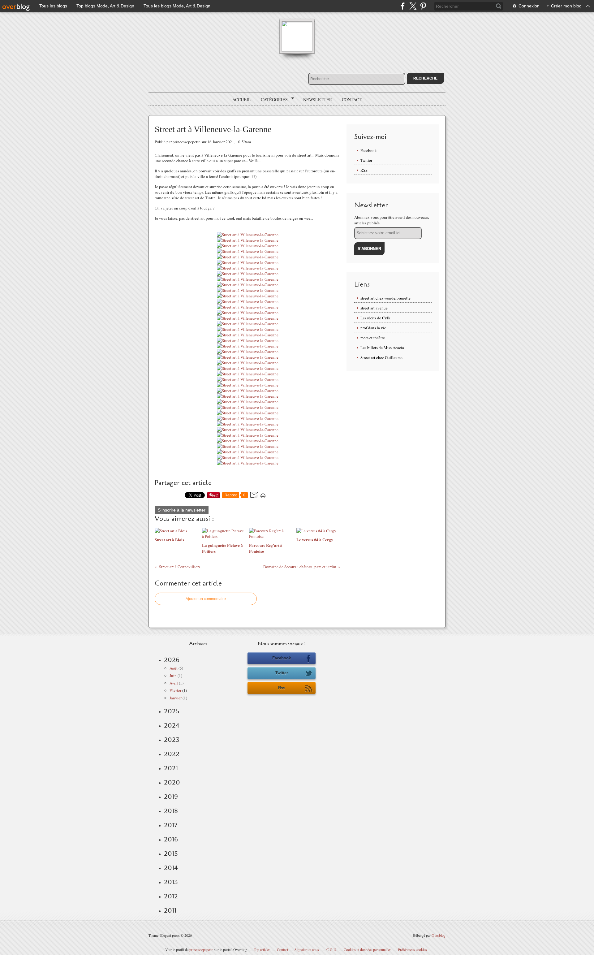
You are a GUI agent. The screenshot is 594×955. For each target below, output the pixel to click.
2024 (171, 725)
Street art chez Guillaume (381, 357)
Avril (174, 683)
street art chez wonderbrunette (385, 298)
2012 (171, 896)
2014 (171, 867)
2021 (171, 768)
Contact (352, 99)
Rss (281, 687)
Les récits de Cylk (375, 318)
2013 (171, 882)
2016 (171, 839)
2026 (171, 659)
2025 (171, 711)
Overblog (439, 935)
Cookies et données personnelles (367, 949)
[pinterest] (423, 6)
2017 (170, 825)
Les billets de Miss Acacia (382, 347)
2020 (172, 782)
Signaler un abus (307, 949)
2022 (171, 754)
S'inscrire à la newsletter (181, 510)
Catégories (272, 100)
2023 (171, 739)
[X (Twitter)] (413, 6)
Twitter (366, 160)
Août (174, 668)
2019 (171, 796)
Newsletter (317, 99)
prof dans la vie (373, 328)
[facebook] (403, 6)
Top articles (262, 949)
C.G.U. (331, 949)
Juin (173, 675)
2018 (171, 811)
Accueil (241, 99)
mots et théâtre (372, 337)
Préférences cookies (412, 949)
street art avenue (374, 308)
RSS (364, 170)
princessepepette (201, 949)
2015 (171, 853)
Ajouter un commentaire (206, 599)
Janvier (176, 698)
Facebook (368, 150)
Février (175, 690)
